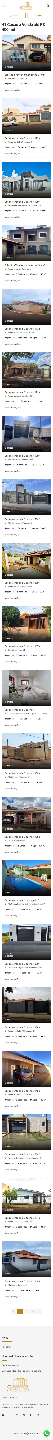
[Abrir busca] (47, 5)
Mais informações (12, 90)
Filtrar (40, 16)
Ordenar (15, 16)
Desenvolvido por (20, 1433)
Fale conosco (8, 1347)
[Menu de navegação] (5, 6)
